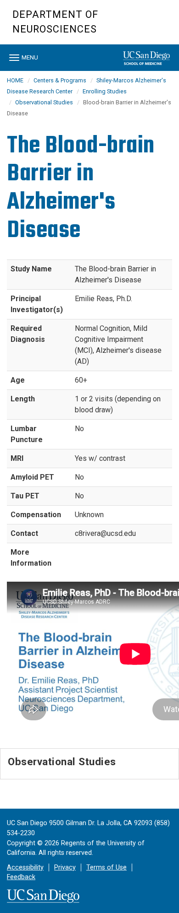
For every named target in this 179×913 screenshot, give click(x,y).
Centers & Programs (60, 80)
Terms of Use (106, 867)
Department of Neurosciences (55, 22)
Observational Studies (44, 102)
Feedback (21, 877)
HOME (15, 80)
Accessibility (25, 867)
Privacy (65, 867)
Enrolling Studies (105, 91)
